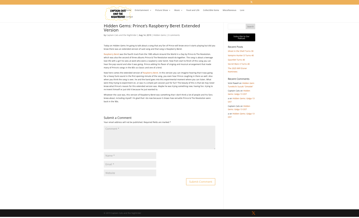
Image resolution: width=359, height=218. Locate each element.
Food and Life (192, 10)
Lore (242, 10)
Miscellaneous (229, 10)
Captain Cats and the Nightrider (122, 35)
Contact (129, 17)
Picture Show (161, 10)
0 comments (174, 35)
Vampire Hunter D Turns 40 (241, 55)
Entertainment (142, 10)
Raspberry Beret (111, 54)
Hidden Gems (159, 35)
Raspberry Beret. (151, 72)
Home (128, 10)
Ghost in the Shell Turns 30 (240, 51)
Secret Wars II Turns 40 (239, 64)
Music (177, 10)
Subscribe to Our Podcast (241, 37)
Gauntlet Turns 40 (236, 59)
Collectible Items (211, 10)
